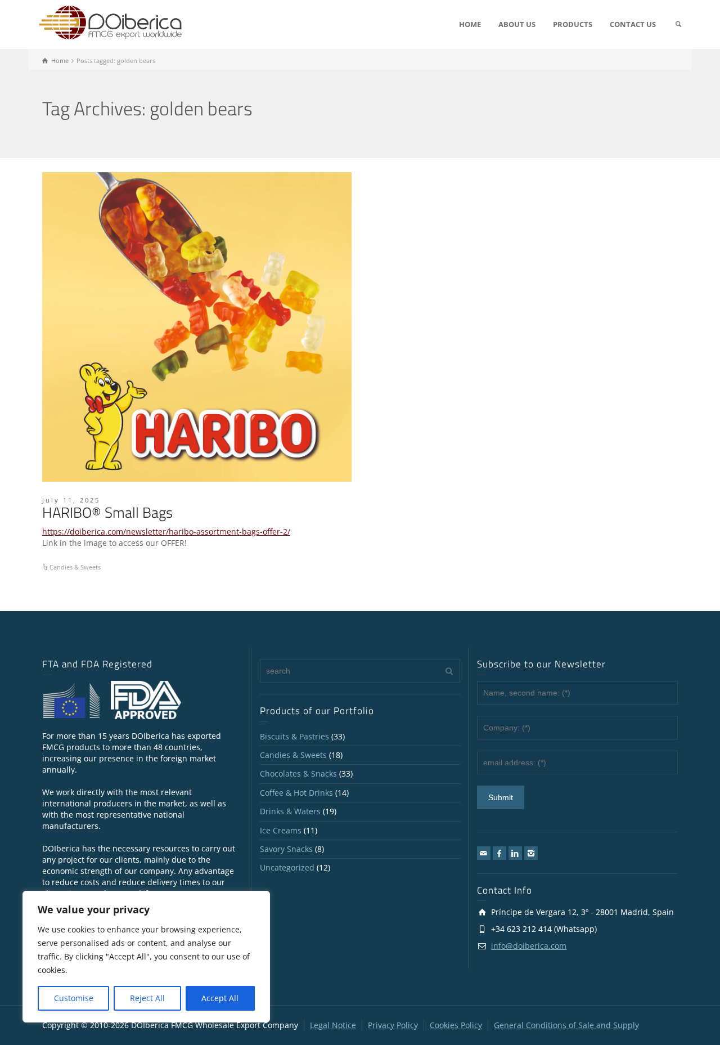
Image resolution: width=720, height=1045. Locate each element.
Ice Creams (281, 830)
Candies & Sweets (75, 567)
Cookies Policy (456, 1025)
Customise (73, 998)
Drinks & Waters (290, 811)
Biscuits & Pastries (294, 736)
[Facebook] (499, 853)
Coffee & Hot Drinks (296, 792)
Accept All (219, 998)
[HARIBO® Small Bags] (197, 327)
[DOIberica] (110, 21)
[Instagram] (531, 853)
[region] (146, 956)
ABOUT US (517, 24)
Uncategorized (287, 867)
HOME (470, 24)
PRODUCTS (572, 24)
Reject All (147, 998)
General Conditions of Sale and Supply (566, 1025)
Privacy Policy (393, 1025)
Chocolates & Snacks (298, 773)
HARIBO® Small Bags (107, 512)
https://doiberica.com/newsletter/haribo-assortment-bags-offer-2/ (166, 531)
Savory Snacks (286, 849)
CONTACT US (633, 24)
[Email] (483, 853)
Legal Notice (333, 1025)
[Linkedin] (515, 853)
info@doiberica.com (528, 945)
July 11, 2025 (71, 500)
